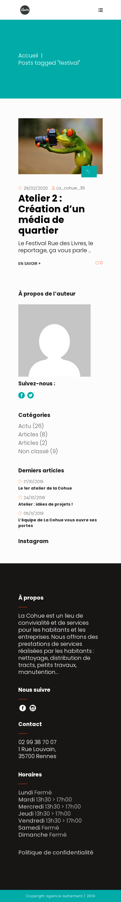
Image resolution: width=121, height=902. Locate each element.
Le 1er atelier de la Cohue (45, 488)
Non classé (33, 451)
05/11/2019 (34, 513)
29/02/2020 (36, 188)
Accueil (28, 55)
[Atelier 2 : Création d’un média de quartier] (60, 146)
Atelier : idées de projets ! (45, 504)
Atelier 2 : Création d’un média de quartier (51, 214)
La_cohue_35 (71, 188)
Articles (28, 434)
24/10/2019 (34, 498)
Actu (24, 426)
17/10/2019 (33, 482)
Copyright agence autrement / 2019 (60, 896)
